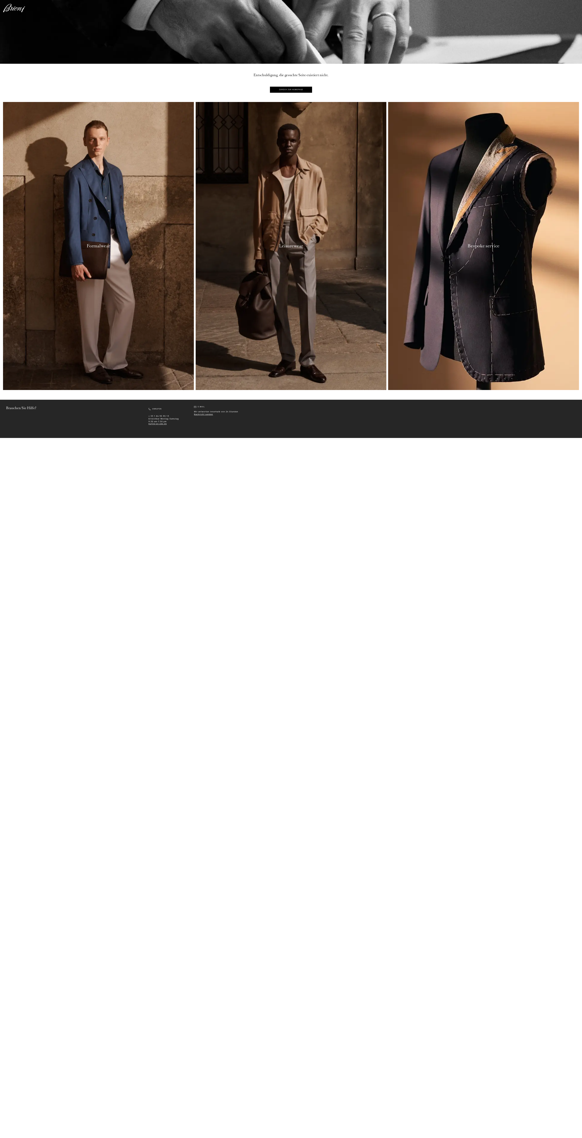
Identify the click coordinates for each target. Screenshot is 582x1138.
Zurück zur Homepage (291, 90)
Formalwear (98, 246)
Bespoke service (484, 246)
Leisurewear (291, 246)
